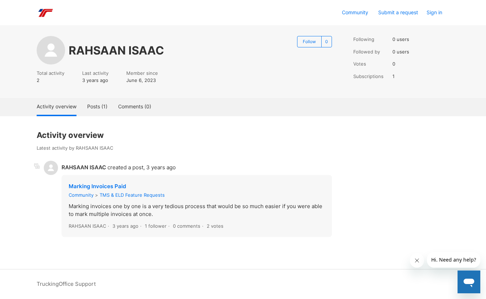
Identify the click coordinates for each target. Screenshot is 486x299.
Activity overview (56, 106)
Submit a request (398, 12)
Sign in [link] (434, 12)
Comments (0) (134, 106)
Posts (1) (97, 106)
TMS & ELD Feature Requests (132, 195)
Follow (309, 41)
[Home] (45, 12)
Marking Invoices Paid (97, 186)
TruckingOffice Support (66, 283)
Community (355, 12)
